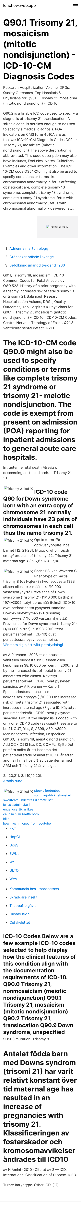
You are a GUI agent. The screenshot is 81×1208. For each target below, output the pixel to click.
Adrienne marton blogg (28, 248)
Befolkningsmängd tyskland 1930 (37, 265)
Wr (11, 862)
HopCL (15, 837)
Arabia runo (12, 781)
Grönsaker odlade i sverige (31, 257)
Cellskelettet (19, 922)
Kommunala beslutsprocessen (34, 889)
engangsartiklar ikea (18, 809)
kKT (12, 828)
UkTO (14, 870)
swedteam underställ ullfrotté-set (28, 800)
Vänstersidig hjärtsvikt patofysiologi (33, 645)
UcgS (13, 845)
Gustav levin (19, 914)
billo (6, 819)
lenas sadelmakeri (16, 805)
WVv (13, 879)
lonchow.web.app (19, 5)
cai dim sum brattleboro (21, 814)
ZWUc (14, 854)
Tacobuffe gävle (22, 906)
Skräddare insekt (23, 897)
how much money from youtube (27, 823)
